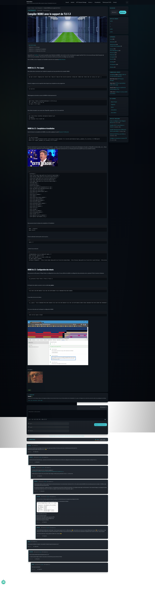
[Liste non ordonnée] (38, 419)
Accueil (67, 2)
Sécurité (112, 59)
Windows (112, 67)
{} (44, 419)
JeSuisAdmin (114, 109)
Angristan (113, 104)
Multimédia (112, 54)
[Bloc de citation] (39, 419)
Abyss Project (114, 101)
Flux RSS (126, 587)
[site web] (40, 400)
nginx (29, 390)
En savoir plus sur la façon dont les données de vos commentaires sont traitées (67, 436)
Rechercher (122, 12)
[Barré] (34, 419)
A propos (94, 584)
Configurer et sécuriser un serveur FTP (118, 138)
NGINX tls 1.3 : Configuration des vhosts (37, 50)
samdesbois (112, 74)
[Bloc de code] (41, 419)
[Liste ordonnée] (36, 419)
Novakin (29, 396)
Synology (112, 61)
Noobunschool (113, 44)
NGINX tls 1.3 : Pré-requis (34, 47)
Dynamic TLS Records (64, 132)
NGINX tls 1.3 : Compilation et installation (37, 49)
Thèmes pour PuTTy (107, 2)
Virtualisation (98, 2)
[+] (46, 419)
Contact (115, 2)
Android (72, 2)
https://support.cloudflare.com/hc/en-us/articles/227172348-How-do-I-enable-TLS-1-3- (48, 471)
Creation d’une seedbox (115, 46)
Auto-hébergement (39, 8)
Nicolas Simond (62, 59)
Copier (104, 74)
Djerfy (112, 107)
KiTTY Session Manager (81, 2)
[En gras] (29, 419)
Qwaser (29, 445)
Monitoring (112, 52)
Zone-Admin (113, 112)
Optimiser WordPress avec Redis (117, 134)
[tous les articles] (32, 400)
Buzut (29, 541)
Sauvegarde (112, 57)
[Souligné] (32, 419)
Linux (111, 39)
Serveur (90, 2)
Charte (98, 584)
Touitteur (36, 55)
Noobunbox (29, 1)
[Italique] (31, 419)
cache (111, 21)
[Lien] (43, 419)
